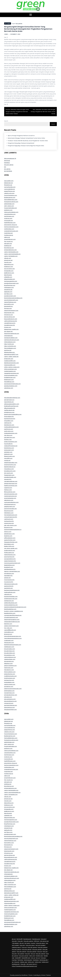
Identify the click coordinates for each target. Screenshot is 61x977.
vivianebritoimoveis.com (11, 231)
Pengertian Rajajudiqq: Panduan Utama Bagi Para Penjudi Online (26, 145)
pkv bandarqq (8, 171)
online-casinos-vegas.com (11, 367)
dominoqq (7, 160)
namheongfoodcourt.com (11, 340)
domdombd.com (9, 661)
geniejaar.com (8, 452)
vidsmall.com (8, 594)
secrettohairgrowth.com (11, 300)
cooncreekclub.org (9, 189)
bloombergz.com (9, 247)
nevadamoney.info (9, 325)
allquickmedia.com (9, 279)
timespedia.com (8, 270)
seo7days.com (8, 294)
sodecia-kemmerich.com (11, 626)
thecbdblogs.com (9, 381)
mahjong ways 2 (16, 947)
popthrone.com (8, 429)
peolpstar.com (8, 210)
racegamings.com (9, 693)
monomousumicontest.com (12, 563)
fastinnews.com (8, 667)
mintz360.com (8, 458)
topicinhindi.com (9, 402)
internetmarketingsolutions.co (12, 529)
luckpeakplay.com (9, 682)
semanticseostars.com (10, 494)
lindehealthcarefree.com (11, 406)
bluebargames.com (9, 197)
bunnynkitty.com (9, 304)
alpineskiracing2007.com (11, 354)
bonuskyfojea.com (9, 651)
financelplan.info (9, 416)
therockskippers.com (10, 348)
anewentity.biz (8, 289)
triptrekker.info (8, 575)
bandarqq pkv (27, 939)
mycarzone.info (8, 582)
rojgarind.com (8, 487)
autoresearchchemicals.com (12, 384)
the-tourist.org (8, 241)
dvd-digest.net (8, 331)
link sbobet (16, 943)
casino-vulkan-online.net (11, 356)
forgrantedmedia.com (10, 208)
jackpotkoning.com (9, 674)
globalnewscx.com (9, 533)
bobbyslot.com (8, 454)
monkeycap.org (8, 235)
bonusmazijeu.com (9, 649)
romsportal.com (8, 703)
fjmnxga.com (8, 308)
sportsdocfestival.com (10, 705)
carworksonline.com (10, 214)
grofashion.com (8, 686)
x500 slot (36, 941)
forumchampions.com (10, 195)
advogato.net (8, 243)
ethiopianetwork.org (9, 504)
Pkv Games (7, 23)
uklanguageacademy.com (11, 404)
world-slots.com (8, 431)
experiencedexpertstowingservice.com (15, 607)
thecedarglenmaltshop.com (12, 397)
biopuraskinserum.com (10, 319)
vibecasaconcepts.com (11, 584)
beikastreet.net (8, 183)
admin (6, 34)
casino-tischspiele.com (10, 256)
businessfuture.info (9, 418)
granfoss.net (7, 350)
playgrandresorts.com (10, 701)
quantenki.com (8, 588)
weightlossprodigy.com (10, 462)
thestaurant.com (9, 642)
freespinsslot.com (9, 475)
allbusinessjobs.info (9, 408)
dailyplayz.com (8, 663)
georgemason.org (9, 400)
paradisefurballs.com (10, 477)
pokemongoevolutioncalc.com (13, 688)
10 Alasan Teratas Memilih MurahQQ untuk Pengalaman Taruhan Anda (28, 140)
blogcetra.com (8, 527)
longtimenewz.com (9, 678)
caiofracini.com (8, 519)
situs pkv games (8, 164)
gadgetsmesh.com (9, 506)
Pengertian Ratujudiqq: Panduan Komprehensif (21, 143)
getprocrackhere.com (10, 665)
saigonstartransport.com (11, 310)
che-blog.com (8, 435)
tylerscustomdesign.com (11, 212)
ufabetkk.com (8, 277)
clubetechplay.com (9, 659)
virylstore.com (8, 218)
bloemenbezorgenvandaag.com (13, 298)
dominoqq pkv (28, 960)
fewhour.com (8, 490)
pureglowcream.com (10, 296)
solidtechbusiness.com (10, 603)
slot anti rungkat (40, 945)
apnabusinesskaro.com (10, 386)
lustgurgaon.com (9, 450)
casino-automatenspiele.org (12, 254)
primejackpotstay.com (10, 695)
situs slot (22, 945)
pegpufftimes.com (9, 191)
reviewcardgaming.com (11, 605)
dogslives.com (8, 536)
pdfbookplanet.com (9, 538)
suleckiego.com (8, 388)
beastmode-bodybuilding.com (12, 414)
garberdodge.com (9, 204)
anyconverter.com (9, 268)
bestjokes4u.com (9, 448)
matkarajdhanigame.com (11, 427)
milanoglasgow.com (10, 342)
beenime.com (8, 623)
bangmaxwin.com (9, 312)
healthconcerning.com (10, 485)
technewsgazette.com (10, 281)
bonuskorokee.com (9, 653)
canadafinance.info (9, 323)
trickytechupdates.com (11, 375)
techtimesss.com (9, 216)
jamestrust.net (8, 260)
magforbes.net (8, 233)
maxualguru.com (9, 469)
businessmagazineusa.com (12, 590)
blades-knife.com (9, 546)
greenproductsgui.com (10, 483)
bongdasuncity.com (10, 471)
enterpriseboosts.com (10, 250)
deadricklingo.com (9, 565)
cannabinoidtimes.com (10, 481)
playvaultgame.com (10, 699)
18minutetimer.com (9, 492)
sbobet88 (18, 958)
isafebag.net (7, 245)
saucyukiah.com (8, 180)
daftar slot (31, 962)
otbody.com (7, 258)
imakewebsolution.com (10, 433)
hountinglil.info (8, 443)
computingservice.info (10, 517)
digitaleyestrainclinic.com (11, 363)
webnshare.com (8, 500)
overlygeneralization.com (11, 502)
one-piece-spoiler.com (10, 548)
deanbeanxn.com (9, 425)
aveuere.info (7, 479)
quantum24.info (8, 586)
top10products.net (9, 410)
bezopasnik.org (8, 306)
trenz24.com (7, 262)
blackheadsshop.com (10, 609)
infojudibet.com (8, 420)
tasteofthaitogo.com (10, 302)
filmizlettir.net (8, 185)
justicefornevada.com (10, 508)
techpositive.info (9, 521)
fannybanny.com (9, 670)
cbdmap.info (7, 423)
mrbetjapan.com (9, 287)
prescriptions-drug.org (10, 224)
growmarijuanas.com (10, 498)
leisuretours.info (8, 510)
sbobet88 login (26, 958)
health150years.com (10, 222)
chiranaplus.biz (8, 335)
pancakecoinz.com (9, 437)
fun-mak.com (8, 628)
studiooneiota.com (9, 550)
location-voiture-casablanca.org (13, 611)
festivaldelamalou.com (10, 199)
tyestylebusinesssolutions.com (13, 638)
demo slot (32, 956)
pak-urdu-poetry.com (10, 525)
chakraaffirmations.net (10, 446)
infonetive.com (8, 314)
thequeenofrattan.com (10, 542)
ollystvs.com (7, 531)
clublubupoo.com (9, 646)
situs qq (24, 947)
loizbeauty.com (8, 266)
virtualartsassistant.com (11, 617)
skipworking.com (9, 264)
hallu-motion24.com (10, 346)
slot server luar (44, 941)
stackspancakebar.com (10, 337)
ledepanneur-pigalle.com (11, 329)
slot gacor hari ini (32, 964)
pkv (5, 167)
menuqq (43, 958)
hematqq (20, 960)
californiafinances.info (10, 321)
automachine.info (9, 556)
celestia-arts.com (9, 193)
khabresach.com (9, 379)
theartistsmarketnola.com (11, 333)
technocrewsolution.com (11, 227)
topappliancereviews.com (11, 373)
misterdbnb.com (9, 632)
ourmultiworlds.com (9, 187)
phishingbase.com (9, 690)
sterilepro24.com (9, 600)
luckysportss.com (9, 680)
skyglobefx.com (8, 567)
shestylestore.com (9, 707)
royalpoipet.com (9, 640)
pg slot (33, 943)
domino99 (19, 939)
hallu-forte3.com (9, 344)
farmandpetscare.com (10, 515)
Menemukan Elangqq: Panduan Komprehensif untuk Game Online (26, 138)
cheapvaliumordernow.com (12, 621)
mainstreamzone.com (10, 496)
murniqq (14, 960)
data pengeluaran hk (10, 158)
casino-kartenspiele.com (11, 252)
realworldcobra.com (10, 554)
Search (6, 121)
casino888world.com (10, 630)
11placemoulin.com (9, 456)
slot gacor (27, 943)
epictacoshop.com (9, 317)
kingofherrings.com (9, 285)
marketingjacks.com (10, 371)
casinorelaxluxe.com (10, 657)
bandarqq (7, 162)
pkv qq (14, 939)
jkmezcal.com (8, 634)
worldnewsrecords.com (10, 598)
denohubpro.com (9, 544)
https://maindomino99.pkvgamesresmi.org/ (24, 966)
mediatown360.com (10, 360)
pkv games (19, 23)
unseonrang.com (9, 523)
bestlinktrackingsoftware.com (12, 644)
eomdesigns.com (9, 573)
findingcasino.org (9, 552)
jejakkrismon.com (9, 273)
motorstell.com (8, 220)
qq (12, 962)
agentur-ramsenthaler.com (12, 571)
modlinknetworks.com (10, 676)
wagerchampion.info (10, 561)
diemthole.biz (8, 275)
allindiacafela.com (9, 352)
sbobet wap (39, 956)
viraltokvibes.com (9, 229)
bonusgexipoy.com (9, 655)
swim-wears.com (9, 206)
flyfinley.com (8, 439)
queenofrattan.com (9, 540)
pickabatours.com (9, 412)
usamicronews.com (9, 684)
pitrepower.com (8, 358)
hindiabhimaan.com (10, 377)
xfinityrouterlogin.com (10, 369)
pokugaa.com (8, 697)
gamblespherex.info (9, 569)
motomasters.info (9, 580)
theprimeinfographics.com (11, 619)
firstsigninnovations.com (11, 201)
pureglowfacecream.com (11, 283)
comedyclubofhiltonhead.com (12, 615)
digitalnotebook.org (9, 466)
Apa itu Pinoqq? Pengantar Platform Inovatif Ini (21, 135)
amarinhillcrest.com (10, 239)
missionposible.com (9, 365)
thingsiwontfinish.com (10, 709)
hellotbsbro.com (8, 513)
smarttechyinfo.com (10, 464)
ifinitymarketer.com (9, 672)
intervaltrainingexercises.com (12, 636)
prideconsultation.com (10, 441)
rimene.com (7, 327)
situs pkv (43, 939)
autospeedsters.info (10, 559)
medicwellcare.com (9, 592)
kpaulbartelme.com (9, 613)
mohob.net (7, 460)
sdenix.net (7, 237)
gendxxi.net (7, 577)
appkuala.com (8, 291)
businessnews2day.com (11, 596)
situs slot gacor (40, 943)
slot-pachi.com (8, 473)
